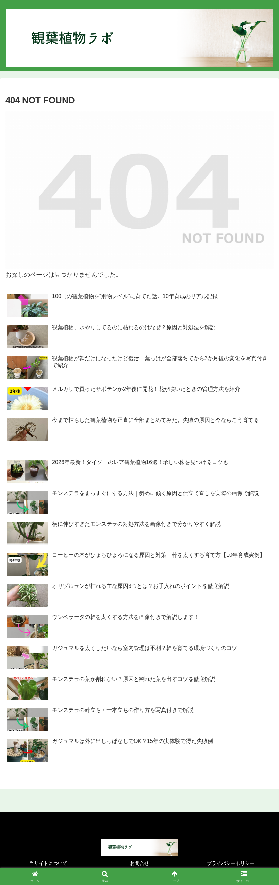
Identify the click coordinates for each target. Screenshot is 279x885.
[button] (258, 858)
